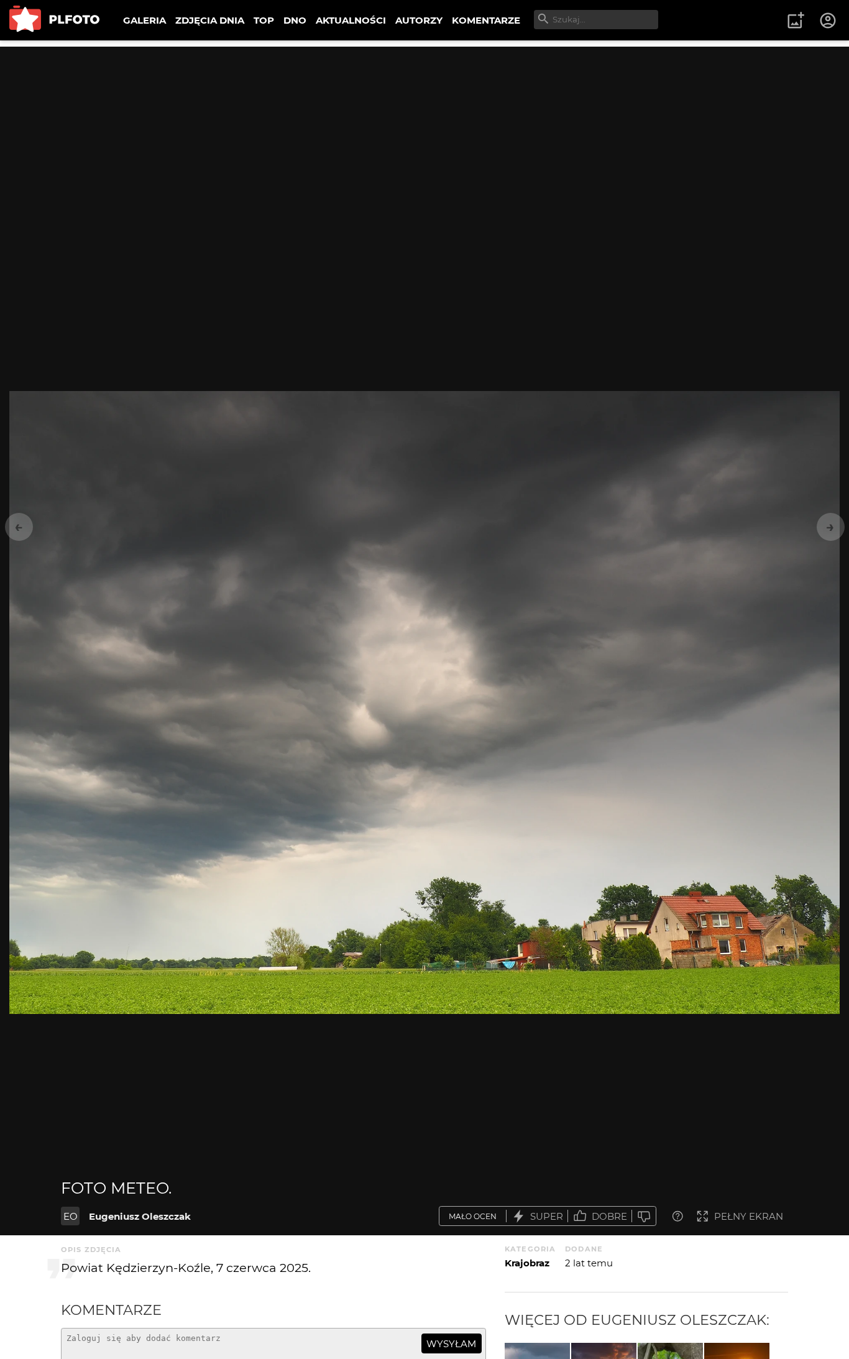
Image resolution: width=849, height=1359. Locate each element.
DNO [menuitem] (294, 20)
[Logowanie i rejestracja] (828, 20)
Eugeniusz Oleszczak (140, 1216)
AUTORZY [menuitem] (419, 20)
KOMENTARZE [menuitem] (486, 20)
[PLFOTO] (54, 20)
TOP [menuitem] (264, 20)
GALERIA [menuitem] (144, 20)
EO (70, 1216)
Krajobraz (527, 1263)
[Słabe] (643, 1216)
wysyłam (451, 1344)
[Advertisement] (424, 134)
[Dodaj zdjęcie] (795, 20)
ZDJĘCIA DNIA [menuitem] (209, 20)
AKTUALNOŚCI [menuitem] (351, 20)
